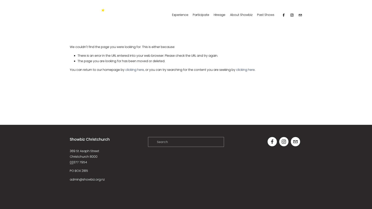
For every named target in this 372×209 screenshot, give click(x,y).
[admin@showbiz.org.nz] (300, 15)
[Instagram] (292, 15)
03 (71, 162)
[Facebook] (284, 15)
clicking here (134, 70)
